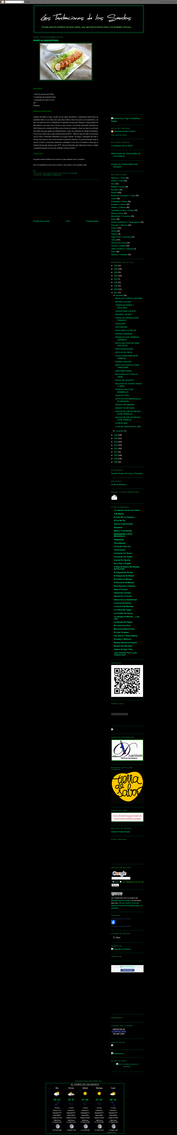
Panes (113, 219)
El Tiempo (76, 1084)
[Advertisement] (65, 200)
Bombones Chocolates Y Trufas (123, 196)
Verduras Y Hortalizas (119, 255)
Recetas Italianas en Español (125, 643)
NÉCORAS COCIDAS (123, 315)
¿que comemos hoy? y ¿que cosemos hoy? (125, 654)
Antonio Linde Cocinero (123, 524)
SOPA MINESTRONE (123, 371)
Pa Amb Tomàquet (121, 632)
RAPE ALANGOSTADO (46, 40)
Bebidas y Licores (118, 187)
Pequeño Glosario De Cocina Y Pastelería (127, 473)
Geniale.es (128, 1066)
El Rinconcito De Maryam (124, 583)
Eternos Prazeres (121, 589)
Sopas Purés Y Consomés (121, 237)
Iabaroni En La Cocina (123, 596)
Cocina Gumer (119, 550)
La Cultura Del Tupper (122, 610)
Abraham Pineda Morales (120, 832)
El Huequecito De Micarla (124, 576)
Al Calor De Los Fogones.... (125, 517)
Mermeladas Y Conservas (121, 216)
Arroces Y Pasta (117, 181)
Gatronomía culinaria (122, 593)
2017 (116, 293)
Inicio (68, 221)
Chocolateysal (119, 543)
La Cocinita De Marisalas (124, 606)
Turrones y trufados (118, 246)
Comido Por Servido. (122, 560)
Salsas (113, 231)
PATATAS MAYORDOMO (124, 405)
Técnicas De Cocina (118, 243)
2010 (116, 455)
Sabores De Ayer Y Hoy (123, 649)
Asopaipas (118, 527)
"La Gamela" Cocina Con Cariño (127, 510)
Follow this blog (127, 970)
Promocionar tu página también (121, 926)
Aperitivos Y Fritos (118, 178)
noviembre (120, 431)
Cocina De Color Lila (122, 546)
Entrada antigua (92, 221)
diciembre (120, 295)
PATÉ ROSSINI (121, 327)
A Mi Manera (119, 514)
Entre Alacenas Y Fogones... (125, 586)
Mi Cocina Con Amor (122, 625)
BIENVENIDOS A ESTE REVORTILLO (123, 535)
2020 (116, 282)
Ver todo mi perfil (119, 135)
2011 (116, 452)
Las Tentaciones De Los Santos (121, 919)
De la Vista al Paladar (122, 563)
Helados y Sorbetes (118, 207)
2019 (116, 286)
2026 (116, 266)
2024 (116, 272)
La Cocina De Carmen (122, 603)
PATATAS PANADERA (123, 334)
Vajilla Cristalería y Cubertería (122, 249)
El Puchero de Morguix (123, 579)
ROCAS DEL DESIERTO (124, 380)
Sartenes (114, 234)
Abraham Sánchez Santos (125, 131)
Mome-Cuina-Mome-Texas (124, 629)
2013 (116, 445)
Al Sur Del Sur (119, 521)
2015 (116, 438)
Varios (113, 252)
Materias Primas (117, 213)
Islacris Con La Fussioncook (125, 600)
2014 (116, 442)
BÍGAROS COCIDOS (123, 302)
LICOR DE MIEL (121, 423)
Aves (113, 184)
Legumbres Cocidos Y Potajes (122, 210)
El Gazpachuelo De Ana (123, 572)
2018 (116, 289)
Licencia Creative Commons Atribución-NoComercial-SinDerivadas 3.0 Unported (126, 905)
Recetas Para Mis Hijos (123, 646)
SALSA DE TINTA (122, 395)
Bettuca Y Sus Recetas (123, 531)
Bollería (114, 193)
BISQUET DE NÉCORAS (124, 408)
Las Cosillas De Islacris (123, 613)
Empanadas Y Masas (119, 202)
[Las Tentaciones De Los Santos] (113, 924)
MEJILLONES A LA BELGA (125, 330)
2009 (116, 459)
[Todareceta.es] (117, 1053)
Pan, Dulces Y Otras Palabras (125, 636)
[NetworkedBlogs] (127, 967)
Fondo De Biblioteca (118, 484)
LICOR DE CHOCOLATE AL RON (128, 427)
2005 (116, 462)
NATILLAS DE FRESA (123, 352)
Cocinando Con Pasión (123, 557)
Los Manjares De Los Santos (122, 146)
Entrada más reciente (41, 221)
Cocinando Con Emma (123, 553)
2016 (116, 435)
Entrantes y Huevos (118, 204)
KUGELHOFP (120, 324)
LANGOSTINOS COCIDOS (125, 311)
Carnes (113, 199)
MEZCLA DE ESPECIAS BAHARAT (129, 298)
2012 (116, 449)
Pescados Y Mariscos (52, 175)
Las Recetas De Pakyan (123, 622)
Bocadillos (115, 190)
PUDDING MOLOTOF (123, 362)
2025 (116, 269)
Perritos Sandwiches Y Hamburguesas (125, 222)
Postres (114, 228)
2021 (116, 279)
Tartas (113, 240)
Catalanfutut (118, 540)
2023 (116, 276)
